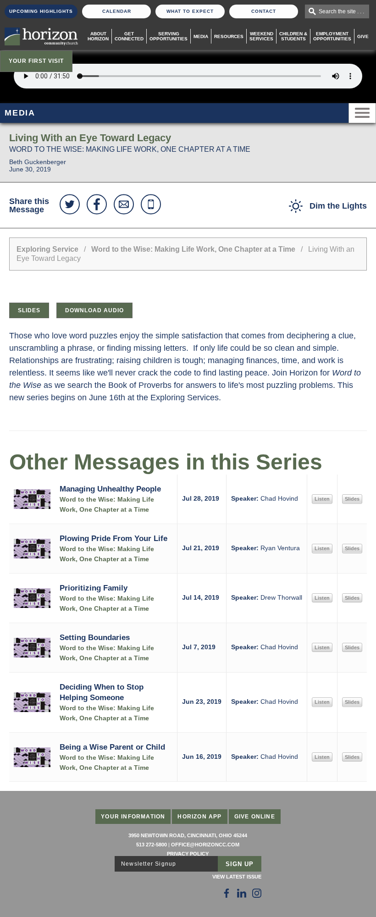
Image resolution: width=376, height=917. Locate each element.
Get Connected (129, 36)
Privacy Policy (188, 853)
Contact (263, 11)
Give (363, 36)
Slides (29, 310)
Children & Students (293, 36)
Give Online (254, 816)
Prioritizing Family (93, 588)
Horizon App (199, 816)
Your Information (133, 816)
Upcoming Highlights (41, 11)
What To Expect (190, 11)
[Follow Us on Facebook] (226, 893)
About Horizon (98, 36)
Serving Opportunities (168, 36)
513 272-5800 (151, 844)
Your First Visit (36, 61)
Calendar (116, 11)
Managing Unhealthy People (110, 489)
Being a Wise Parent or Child (112, 747)
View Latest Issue (236, 876)
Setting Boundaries (95, 637)
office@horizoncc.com (205, 844)
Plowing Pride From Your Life (113, 538)
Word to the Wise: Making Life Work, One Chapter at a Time (194, 249)
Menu (362, 113)
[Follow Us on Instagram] (256, 893)
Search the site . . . (341, 11)
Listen (322, 499)
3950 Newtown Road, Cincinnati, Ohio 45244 (187, 835)
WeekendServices (261, 36)
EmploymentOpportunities (332, 36)
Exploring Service (47, 249)
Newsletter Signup (148, 864)
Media (201, 36)
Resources (228, 36)
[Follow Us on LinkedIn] (241, 893)
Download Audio (94, 310)
